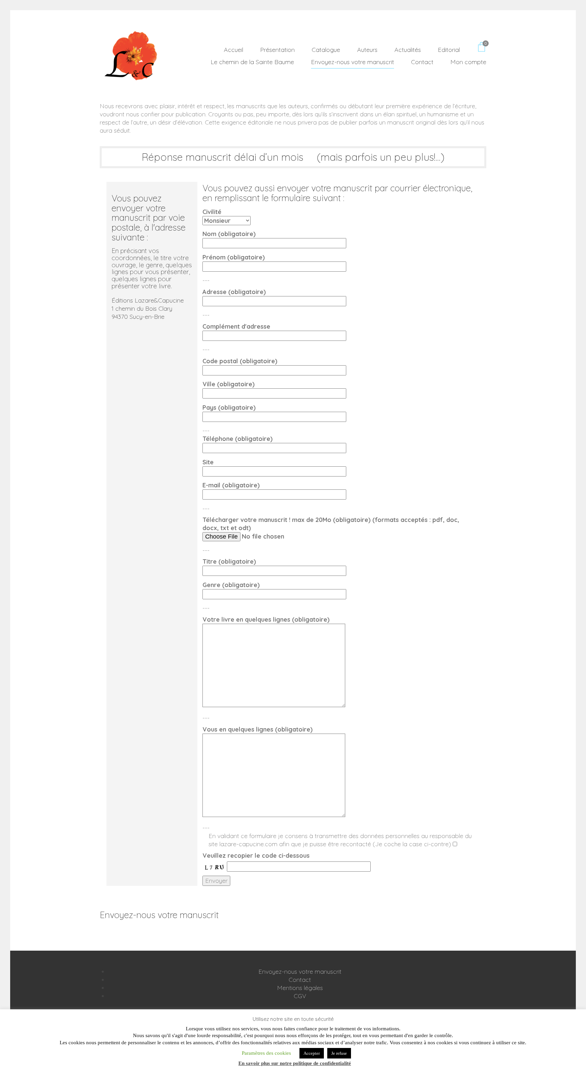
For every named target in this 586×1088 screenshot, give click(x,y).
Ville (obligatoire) (228, 384)
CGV (300, 996)
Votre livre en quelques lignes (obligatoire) (266, 619)
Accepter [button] (312, 1053)
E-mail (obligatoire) (231, 485)
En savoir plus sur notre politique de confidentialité (294, 1063)
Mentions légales (300, 988)
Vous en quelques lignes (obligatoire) (257, 729)
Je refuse (339, 1053)
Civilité (211, 212)
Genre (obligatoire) (231, 585)
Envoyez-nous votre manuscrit (299, 971)
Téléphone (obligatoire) (237, 439)
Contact (300, 980)
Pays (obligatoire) (229, 407)
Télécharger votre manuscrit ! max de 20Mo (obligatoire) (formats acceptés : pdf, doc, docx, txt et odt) (330, 524)
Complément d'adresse (236, 326)
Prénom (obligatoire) (233, 257)
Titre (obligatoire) (229, 561)
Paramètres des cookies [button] (266, 1053)
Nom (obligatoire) (229, 234)
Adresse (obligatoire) (234, 292)
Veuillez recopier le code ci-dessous (256, 855)
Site (208, 462)
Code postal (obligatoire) (239, 361)
